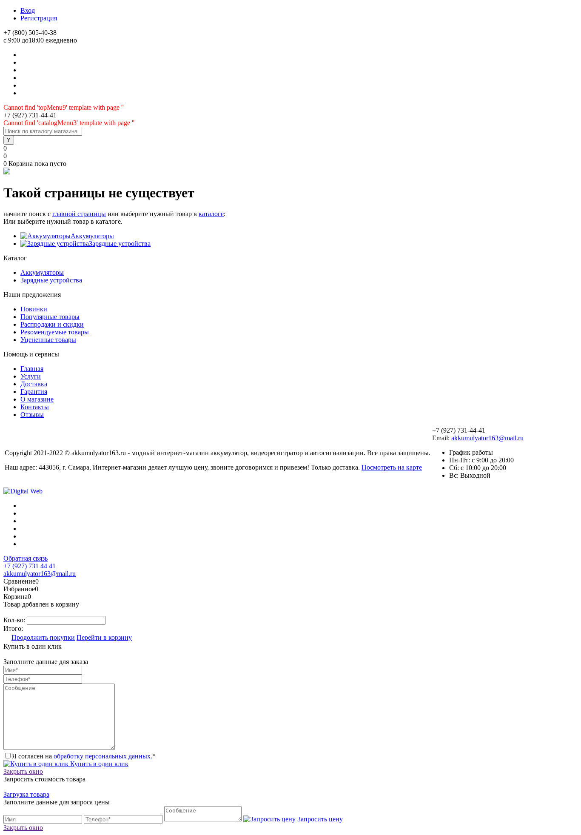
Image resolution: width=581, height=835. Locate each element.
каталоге (211, 213)
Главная (31, 368)
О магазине (37, 399)
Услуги (30, 376)
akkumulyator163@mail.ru (487, 438)
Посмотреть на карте (392, 467)
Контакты (34, 406)
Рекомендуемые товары (54, 332)
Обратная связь (25, 558)
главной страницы (79, 213)
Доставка (33, 384)
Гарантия (33, 391)
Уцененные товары (48, 339)
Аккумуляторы (92, 235)
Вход (27, 10)
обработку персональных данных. (103, 756)
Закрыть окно (23, 771)
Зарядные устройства (120, 243)
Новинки (33, 309)
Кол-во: (15, 620)
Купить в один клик (98, 763)
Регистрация (38, 18)
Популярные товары (50, 316)
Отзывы (32, 414)
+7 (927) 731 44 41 (29, 566)
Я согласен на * (84, 756)
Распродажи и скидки (52, 324)
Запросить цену (319, 819)
